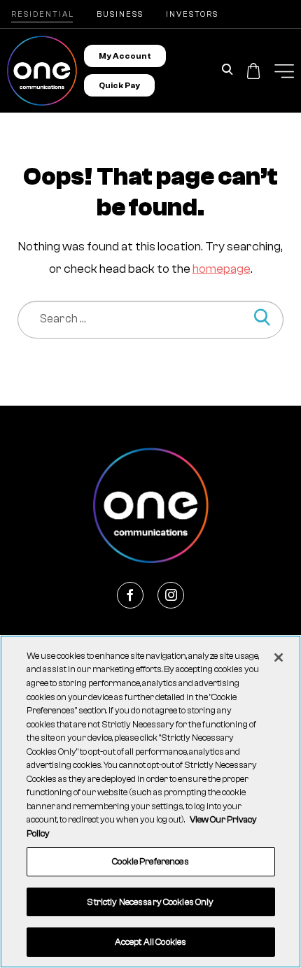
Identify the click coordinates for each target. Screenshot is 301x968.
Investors (192, 14)
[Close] (278, 657)
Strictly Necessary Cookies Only (150, 902)
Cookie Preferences (150, 861)
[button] (284, 71)
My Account (125, 56)
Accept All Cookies (150, 942)
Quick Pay (119, 85)
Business (120, 14)
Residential (42, 14)
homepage (221, 269)
